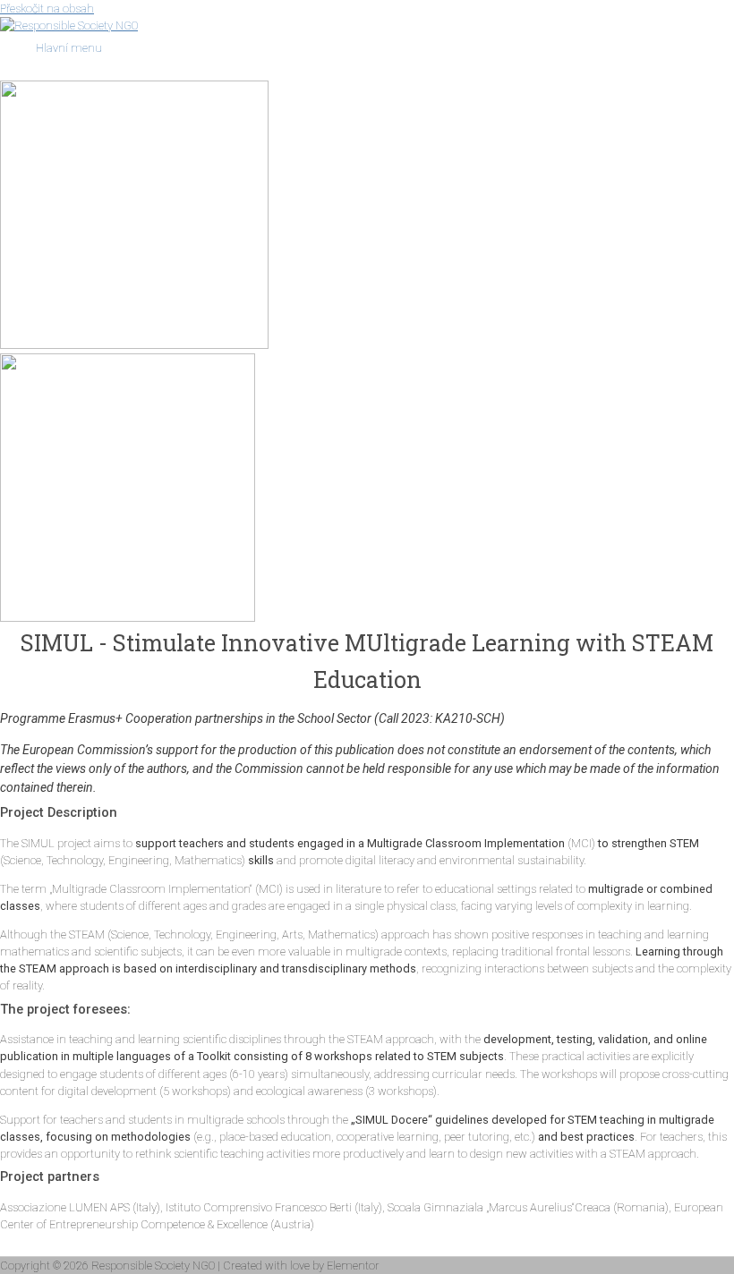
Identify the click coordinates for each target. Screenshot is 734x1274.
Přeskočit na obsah (47, 8)
